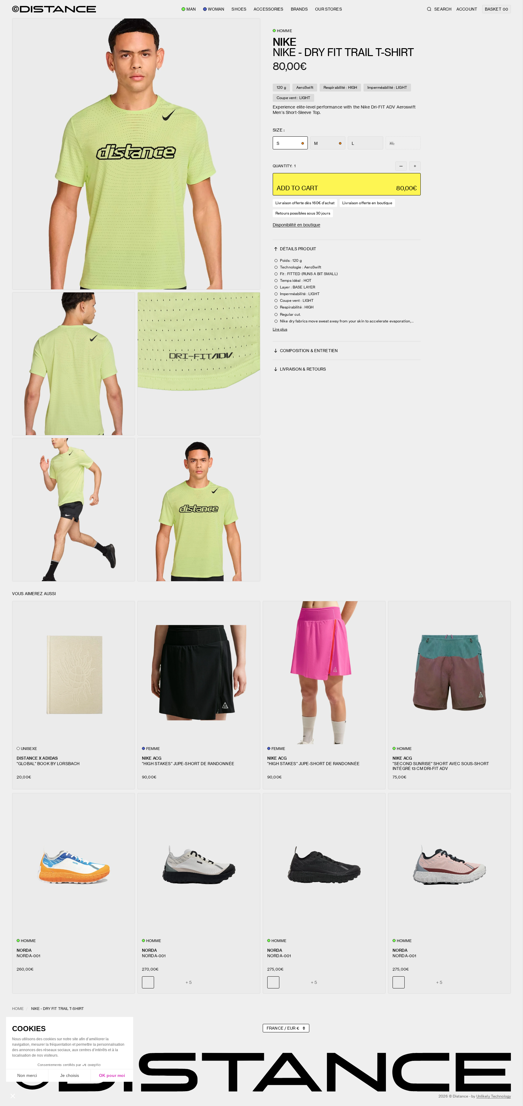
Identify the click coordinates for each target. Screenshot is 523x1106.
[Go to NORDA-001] (73, 864)
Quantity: (284, 166)
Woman (216, 9)
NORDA (24, 950)
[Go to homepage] (54, 9)
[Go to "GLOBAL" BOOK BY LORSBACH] (73, 672)
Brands (299, 9)
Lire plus (280, 329)
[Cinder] (287, 982)
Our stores (328, 9)
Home (18, 1008)
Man (191, 9)
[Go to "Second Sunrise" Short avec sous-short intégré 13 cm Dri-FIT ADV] (449, 672)
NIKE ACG (151, 758)
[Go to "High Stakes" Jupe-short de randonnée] (199, 672)
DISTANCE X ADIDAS (37, 758)
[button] (136, 153)
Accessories (268, 9)
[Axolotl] (176, 982)
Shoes (239, 9)
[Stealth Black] (162, 982)
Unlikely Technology (493, 1096)
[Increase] (415, 166)
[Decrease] (401, 166)
